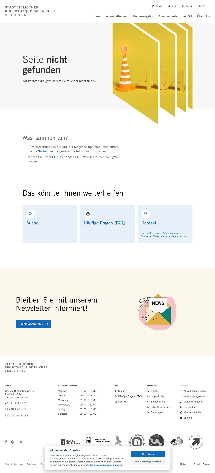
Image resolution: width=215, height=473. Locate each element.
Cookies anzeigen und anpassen (105, 465)
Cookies (44, 464)
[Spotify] (13, 442)
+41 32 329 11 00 (16, 403)
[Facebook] (6, 442)
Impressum (18, 464)
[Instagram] (20, 442)
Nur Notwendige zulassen (148, 461)
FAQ (55, 157)
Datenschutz (32, 464)
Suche (42, 151)
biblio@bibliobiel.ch (15, 409)
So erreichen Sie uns (16, 414)
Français (206, 464)
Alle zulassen (148, 454)
